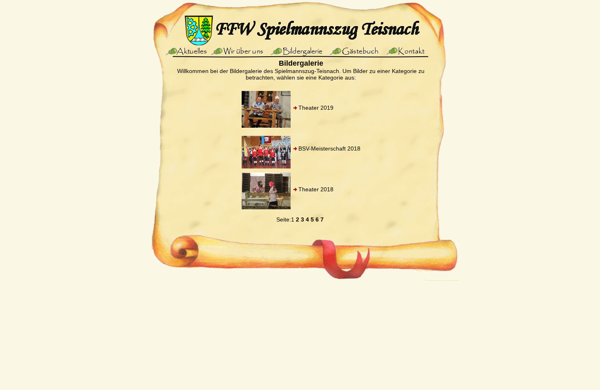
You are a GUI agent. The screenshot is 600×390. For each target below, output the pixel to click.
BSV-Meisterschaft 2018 (329, 148)
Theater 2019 (315, 107)
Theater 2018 (315, 189)
